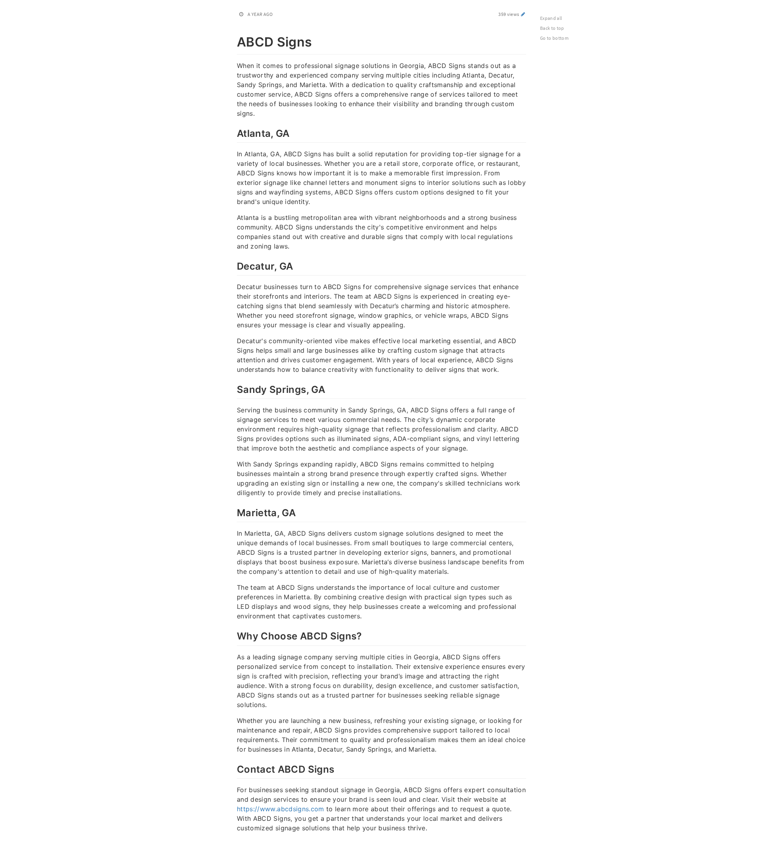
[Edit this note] (523, 14)
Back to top (552, 28)
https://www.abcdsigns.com (280, 809)
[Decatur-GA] (232, 265)
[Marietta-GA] (232, 512)
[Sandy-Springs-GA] (232, 388)
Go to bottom (554, 38)
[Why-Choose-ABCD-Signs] (232, 635)
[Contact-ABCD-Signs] (232, 768)
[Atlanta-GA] (232, 132)
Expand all (551, 18)
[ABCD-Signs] (232, 40)
